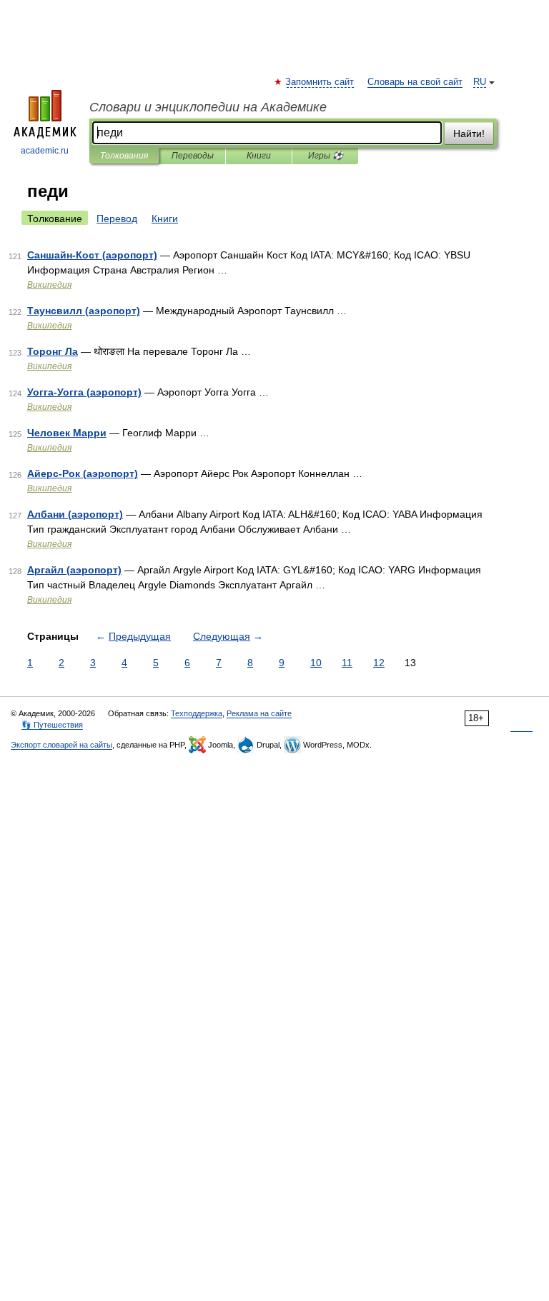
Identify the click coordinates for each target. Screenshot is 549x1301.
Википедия (49, 285)
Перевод (117, 218)
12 (379, 662)
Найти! (469, 133)
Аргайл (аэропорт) (74, 570)
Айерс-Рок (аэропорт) (82, 473)
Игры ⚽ (325, 156)
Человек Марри (67, 432)
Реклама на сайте (259, 713)
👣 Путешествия (52, 724)
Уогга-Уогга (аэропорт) (84, 392)
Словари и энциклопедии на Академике (208, 107)
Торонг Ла (52, 351)
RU (479, 82)
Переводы (193, 156)
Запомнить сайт (320, 82)
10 (316, 662)
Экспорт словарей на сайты (61, 744)
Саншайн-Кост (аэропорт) (92, 255)
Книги (259, 156)
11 (347, 662)
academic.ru (45, 151)
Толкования (124, 156)
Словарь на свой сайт (415, 82)
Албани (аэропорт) (75, 514)
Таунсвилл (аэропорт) (83, 310)
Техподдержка (196, 713)
